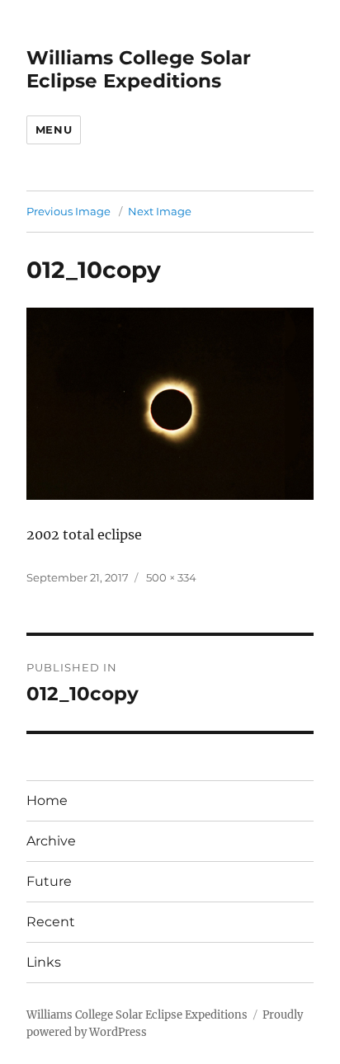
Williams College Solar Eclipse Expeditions (138, 69)
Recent (50, 922)
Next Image (159, 211)
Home (47, 800)
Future (49, 881)
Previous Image (68, 211)
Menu (53, 129)
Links (43, 962)
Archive (51, 841)
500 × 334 (171, 577)
